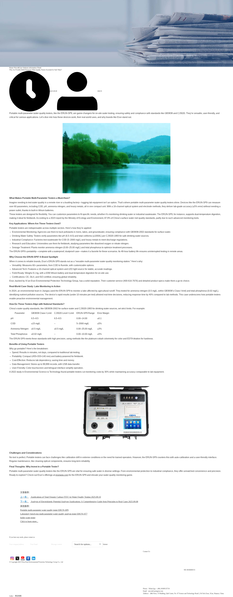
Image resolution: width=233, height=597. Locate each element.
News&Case (18, 68)
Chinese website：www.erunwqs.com (27, 571)
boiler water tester (27, 518)
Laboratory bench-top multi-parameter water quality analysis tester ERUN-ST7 (53, 514)
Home (11, 68)
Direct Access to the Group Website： (27, 566)
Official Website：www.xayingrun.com (28, 580)
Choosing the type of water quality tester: (86, 539)
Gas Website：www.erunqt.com (24, 575)
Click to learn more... (29, 521)
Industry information (29, 68)
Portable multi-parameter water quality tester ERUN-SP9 (44, 510)
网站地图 (18, 596)
